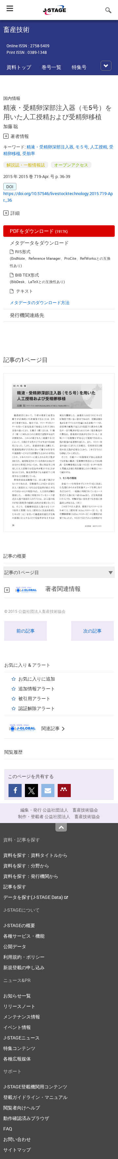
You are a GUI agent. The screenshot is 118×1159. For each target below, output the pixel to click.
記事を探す (14, 886)
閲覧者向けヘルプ (21, 1107)
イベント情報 (17, 1027)
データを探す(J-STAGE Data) (33, 897)
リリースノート (19, 1006)
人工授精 (98, 147)
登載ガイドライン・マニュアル (35, 1097)
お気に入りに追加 (36, 679)
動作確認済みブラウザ (26, 1118)
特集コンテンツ (19, 1048)
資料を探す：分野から (26, 865)
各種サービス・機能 (24, 936)
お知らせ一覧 (17, 995)
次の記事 (92, 631)
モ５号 (81, 147)
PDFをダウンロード (39, 231)
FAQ (7, 1129)
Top (61, 827)
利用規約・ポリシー (24, 957)
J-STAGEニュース (21, 1038)
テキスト (24, 291)
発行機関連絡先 (27, 315)
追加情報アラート (36, 688)
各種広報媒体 (17, 1059)
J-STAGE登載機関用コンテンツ (35, 1086)
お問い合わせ (17, 1139)
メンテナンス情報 (21, 1017)
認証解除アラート (36, 708)
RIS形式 (22, 252)
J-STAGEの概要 (19, 925)
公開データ (14, 946)
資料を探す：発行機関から (30, 876)
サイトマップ (17, 1150)
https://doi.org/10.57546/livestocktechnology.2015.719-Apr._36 (58, 196)
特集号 (79, 67)
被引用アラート (34, 698)
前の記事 (25, 631)
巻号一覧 (51, 67)
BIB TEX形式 (27, 275)
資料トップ (19, 67)
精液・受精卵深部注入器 (50, 147)
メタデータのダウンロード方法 (39, 302)
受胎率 (28, 153)
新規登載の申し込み (24, 967)
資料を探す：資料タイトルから (35, 855)
